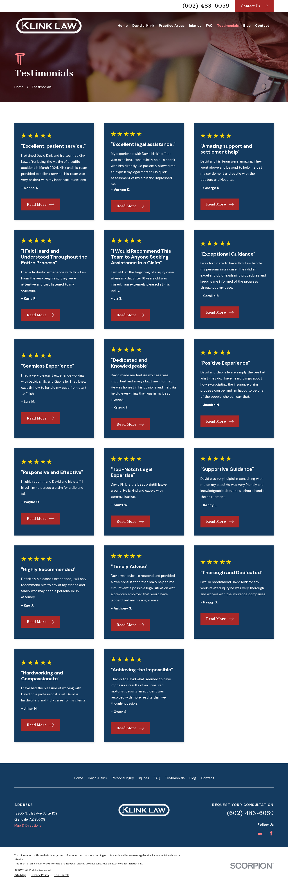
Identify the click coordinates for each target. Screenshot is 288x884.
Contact (207, 778)
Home (78, 778)
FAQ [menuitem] (209, 25)
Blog (192, 778)
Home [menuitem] (123, 25)
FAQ (157, 778)
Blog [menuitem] (247, 25)
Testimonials (175, 778)
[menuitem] (20, 875)
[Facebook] (271, 833)
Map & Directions (27, 825)
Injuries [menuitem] (195, 25)
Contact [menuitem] (262, 25)
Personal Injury (123, 778)
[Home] (48, 26)
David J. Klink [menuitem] (143, 25)
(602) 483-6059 (205, 5)
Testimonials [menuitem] (228, 25)
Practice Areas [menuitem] (171, 25)
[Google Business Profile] (260, 833)
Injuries (144, 778)
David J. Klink (97, 778)
